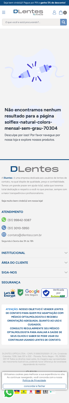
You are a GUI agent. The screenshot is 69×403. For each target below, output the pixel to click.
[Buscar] (63, 22)
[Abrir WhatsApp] (9, 392)
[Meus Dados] (54, 12)
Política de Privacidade (34, 380)
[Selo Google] (28, 292)
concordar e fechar (34, 386)
